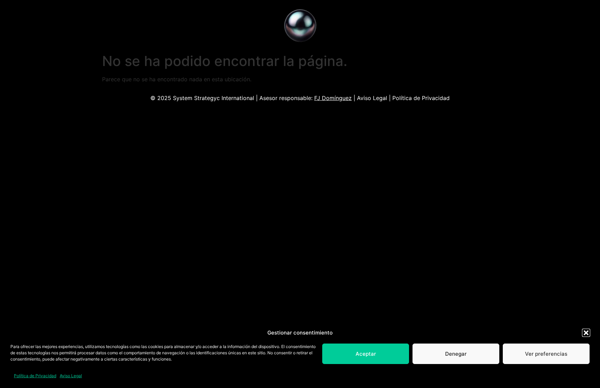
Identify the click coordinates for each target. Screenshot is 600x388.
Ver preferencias (546, 353)
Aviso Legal (71, 375)
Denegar (456, 353)
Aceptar (366, 353)
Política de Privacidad (35, 375)
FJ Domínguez (333, 97)
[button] (586, 332)
